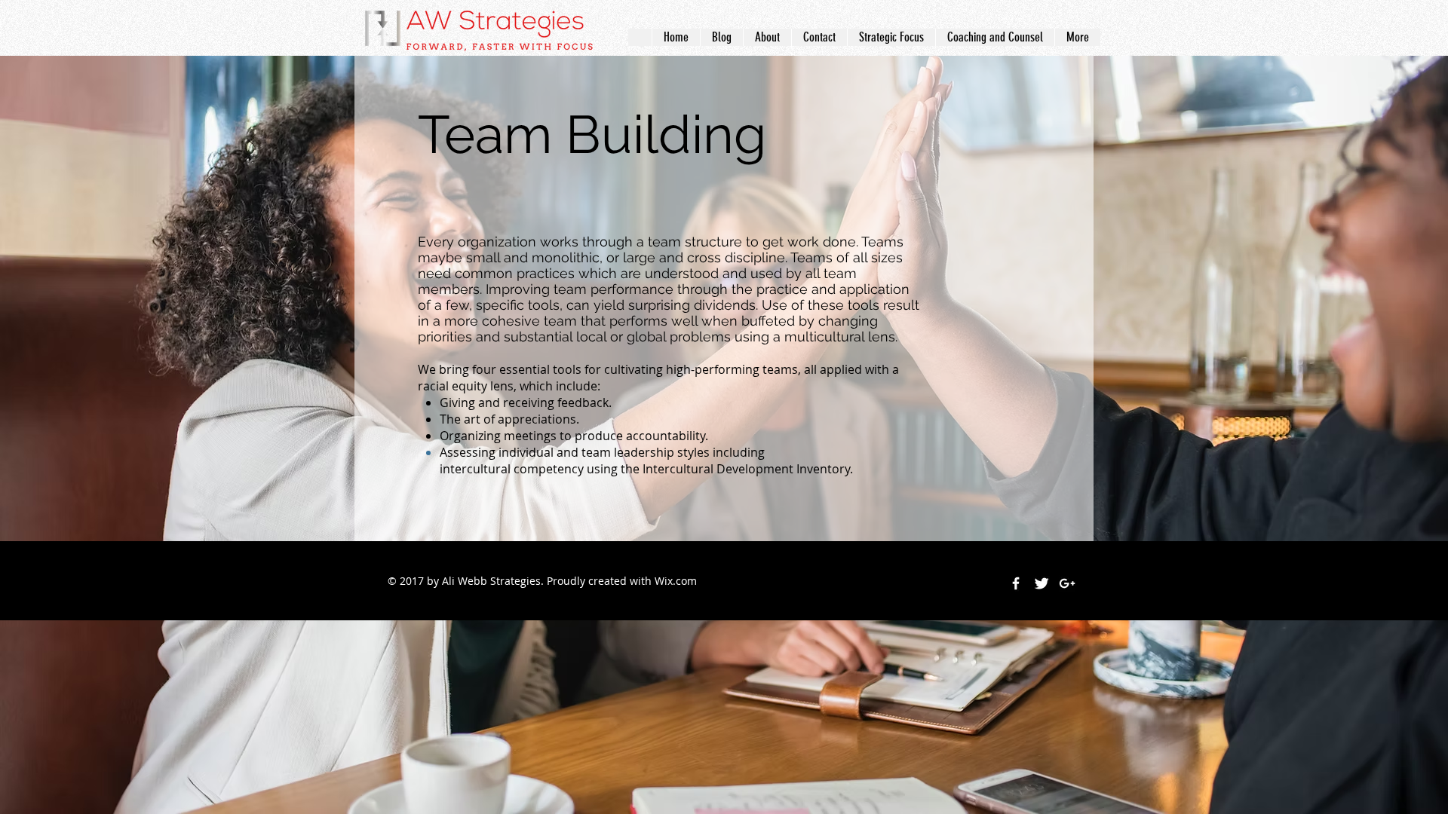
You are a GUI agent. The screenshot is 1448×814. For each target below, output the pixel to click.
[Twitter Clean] (1041, 583)
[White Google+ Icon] (1067, 583)
